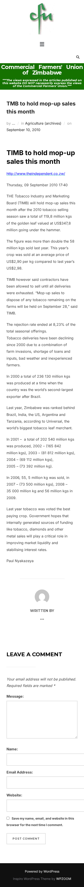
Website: (14, 795)
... (13, 123)
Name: (12, 749)
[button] (42, 44)
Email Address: (19, 772)
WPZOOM (63, 879)
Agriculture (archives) (43, 123)
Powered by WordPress (42, 871)
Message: (15, 696)
